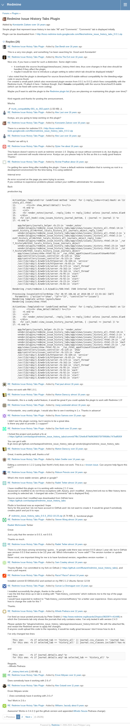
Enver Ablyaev (61, 675)
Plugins (15, 13)
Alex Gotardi (60, 685)
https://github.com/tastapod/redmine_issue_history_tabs (38, 500)
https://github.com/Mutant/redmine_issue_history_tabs (89, 568)
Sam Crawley (61, 562)
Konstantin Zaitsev (22, 24)
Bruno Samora (61, 415)
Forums (6, 13)
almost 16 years (71, 384)
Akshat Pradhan (62, 162)
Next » (29, 717)
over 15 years (75, 415)
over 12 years (76, 611)
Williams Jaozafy (63, 705)
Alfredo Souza (80, 711)
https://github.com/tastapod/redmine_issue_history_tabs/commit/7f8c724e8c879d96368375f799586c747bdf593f (66, 436)
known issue (92, 464)
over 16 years (39, 24)
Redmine (56, 725)
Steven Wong (61, 519)
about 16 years (72, 146)
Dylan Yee (60, 146)
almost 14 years (75, 483)
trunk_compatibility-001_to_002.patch (30, 109)
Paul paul (59, 384)
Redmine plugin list (59, 91)
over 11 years (75, 675)
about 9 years (78, 705)
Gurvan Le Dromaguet (65, 586)
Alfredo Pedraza (62, 611)
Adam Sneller (61, 459)
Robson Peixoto (62, 472)
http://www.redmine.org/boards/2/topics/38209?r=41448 (91, 616)
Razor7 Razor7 (62, 575)
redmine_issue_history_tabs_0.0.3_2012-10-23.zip (36, 516)
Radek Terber (61, 483)
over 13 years (82, 586)
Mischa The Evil (62, 57)
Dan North (59, 428)
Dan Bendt (60, 46)
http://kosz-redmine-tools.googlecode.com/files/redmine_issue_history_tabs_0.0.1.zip (79, 34)
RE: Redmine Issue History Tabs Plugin (26, 46)
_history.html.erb (19, 671)
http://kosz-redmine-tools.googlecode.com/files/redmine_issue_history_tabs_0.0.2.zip (40, 129)
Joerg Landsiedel (63, 405)
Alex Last (59, 112)
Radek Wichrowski (17, 525)
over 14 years (74, 459)
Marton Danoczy (62, 395)
